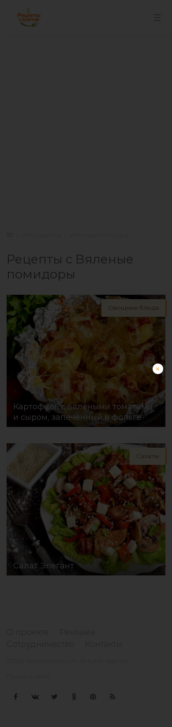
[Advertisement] (86, 449)
